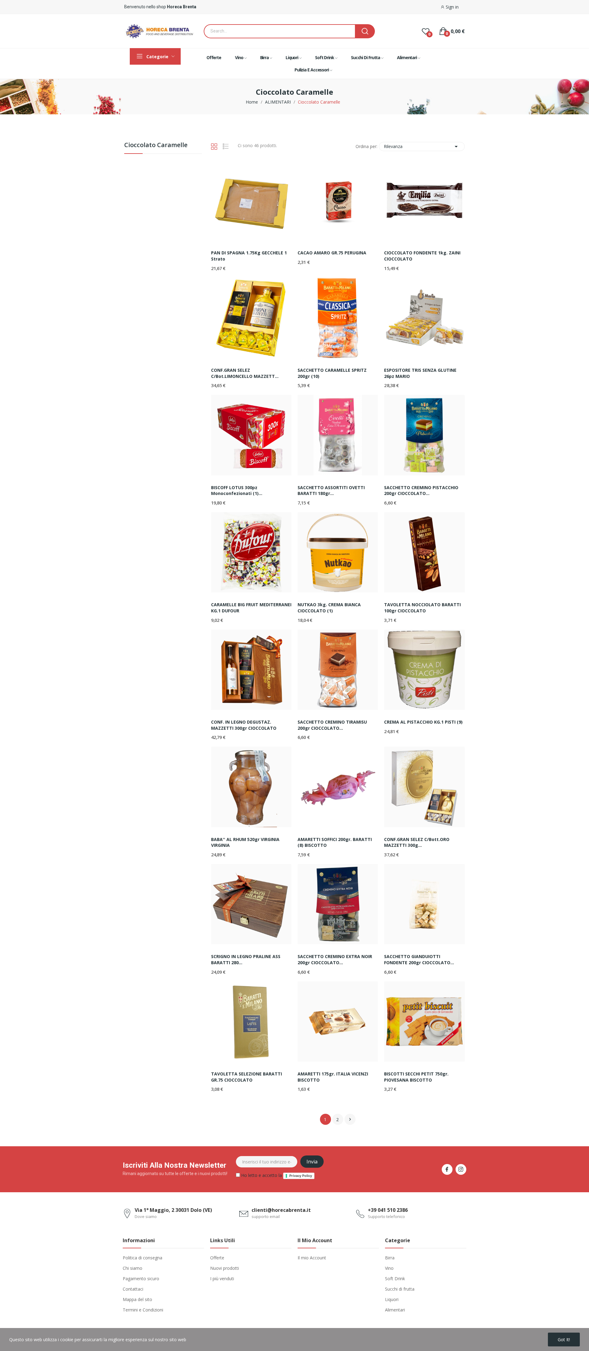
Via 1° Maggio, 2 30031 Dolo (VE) (173, 1210)
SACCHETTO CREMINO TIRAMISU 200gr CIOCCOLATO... (332, 725)
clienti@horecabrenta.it (281, 1210)
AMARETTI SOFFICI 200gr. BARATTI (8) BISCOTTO (335, 842)
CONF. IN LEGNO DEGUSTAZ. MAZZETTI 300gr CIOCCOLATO (243, 725)
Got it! (564, 1339)
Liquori (391, 1299)
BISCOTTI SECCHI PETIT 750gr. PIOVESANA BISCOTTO (416, 1077)
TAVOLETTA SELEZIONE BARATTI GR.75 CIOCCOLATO (246, 1077)
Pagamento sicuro (141, 1278)
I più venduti (222, 1278)
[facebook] (447, 1169)
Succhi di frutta (399, 1289)
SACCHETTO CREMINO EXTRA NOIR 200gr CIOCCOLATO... (335, 959)
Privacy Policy (300, 1176)
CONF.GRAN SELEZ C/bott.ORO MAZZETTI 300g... (416, 842)
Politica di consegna (142, 1258)
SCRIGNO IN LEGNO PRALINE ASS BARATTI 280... (245, 959)
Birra (390, 1258)
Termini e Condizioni (143, 1310)
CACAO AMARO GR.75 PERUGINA (332, 253)
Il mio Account (312, 1258)
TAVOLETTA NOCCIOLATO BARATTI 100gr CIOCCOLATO (422, 608)
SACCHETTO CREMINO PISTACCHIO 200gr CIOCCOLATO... (421, 491)
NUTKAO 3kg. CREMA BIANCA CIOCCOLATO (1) (329, 608)
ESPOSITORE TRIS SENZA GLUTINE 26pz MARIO (420, 373)
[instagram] (461, 1169)
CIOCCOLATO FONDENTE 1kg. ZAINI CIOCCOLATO (422, 256)
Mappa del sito (137, 1299)
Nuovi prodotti (224, 1268)
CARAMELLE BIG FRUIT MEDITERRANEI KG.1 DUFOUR (251, 608)
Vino (389, 1268)
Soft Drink (395, 1278)
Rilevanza (422, 146)
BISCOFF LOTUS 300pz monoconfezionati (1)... (236, 491)
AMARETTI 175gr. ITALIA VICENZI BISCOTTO (333, 1077)
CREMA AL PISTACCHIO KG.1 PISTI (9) (423, 722)
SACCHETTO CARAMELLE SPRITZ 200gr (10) (332, 373)
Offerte (217, 1258)
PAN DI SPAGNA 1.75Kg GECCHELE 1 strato (249, 256)
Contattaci (133, 1289)
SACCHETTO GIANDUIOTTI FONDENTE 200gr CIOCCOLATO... (419, 959)
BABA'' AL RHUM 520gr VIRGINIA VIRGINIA (245, 842)
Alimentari (395, 1310)
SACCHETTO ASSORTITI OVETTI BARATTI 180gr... (331, 491)
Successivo (350, 1119)
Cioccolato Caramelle (155, 145)
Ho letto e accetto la (276, 1175)
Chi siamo (132, 1268)
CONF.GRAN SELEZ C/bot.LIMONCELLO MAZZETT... (245, 373)
